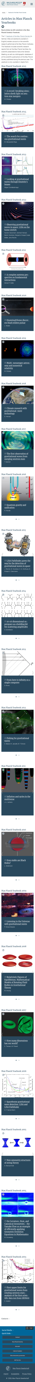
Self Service (17, 1360)
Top (30, 1328)
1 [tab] (16, 519)
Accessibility (15, 1374)
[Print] (2, 26)
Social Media (7, 1330)
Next (32, 498)
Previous (2, 498)
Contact (17, 1337)
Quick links (6, 1333)
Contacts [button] (5, 1319)
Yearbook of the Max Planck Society (18, 36)
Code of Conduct (17, 1351)
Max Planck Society (17, 1342)
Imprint (6, 1374)
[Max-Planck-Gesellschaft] (9, 1368)
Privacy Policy (26, 1374)
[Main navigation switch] (32, 4)
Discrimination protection (17, 1355)
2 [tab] (19, 519)
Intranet (17, 1346)
